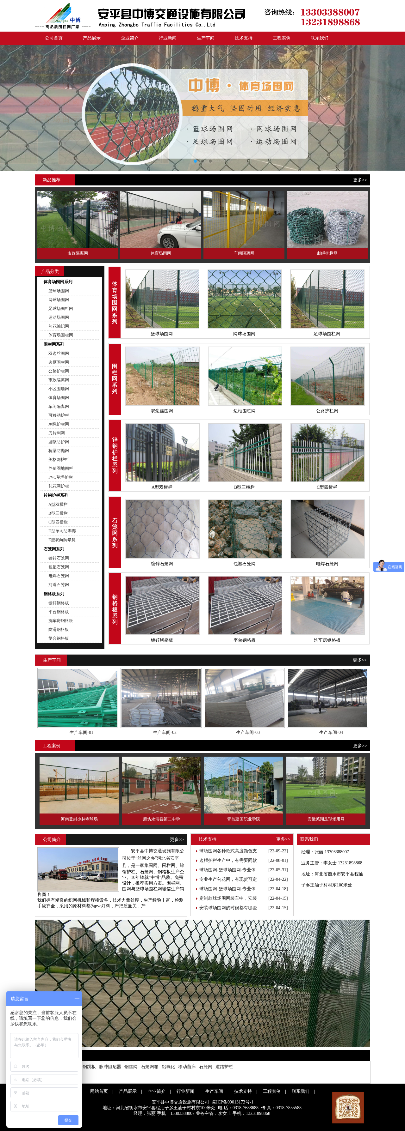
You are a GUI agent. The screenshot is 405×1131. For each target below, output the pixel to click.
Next (394, 108)
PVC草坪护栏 (60, 477)
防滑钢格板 (58, 629)
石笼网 (205, 1066)
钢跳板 (89, 1066)
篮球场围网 (58, 290)
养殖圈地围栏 (60, 468)
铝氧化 (168, 1066)
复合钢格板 (58, 638)
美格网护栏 (58, 459)
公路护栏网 (58, 371)
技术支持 (243, 38)
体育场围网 (58, 397)
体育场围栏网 (60, 335)
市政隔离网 (58, 380)
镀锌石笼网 (58, 558)
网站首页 (99, 1091)
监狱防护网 (58, 441)
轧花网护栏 (58, 486)
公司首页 (54, 38)
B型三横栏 (58, 513)
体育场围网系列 (58, 281)
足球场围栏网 (60, 308)
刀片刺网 (56, 433)
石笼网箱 (150, 1066)
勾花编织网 (58, 326)
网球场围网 (58, 299)
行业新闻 (168, 38)
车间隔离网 (58, 406)
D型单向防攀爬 (62, 531)
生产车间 (206, 38)
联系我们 (319, 38)
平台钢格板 (58, 611)
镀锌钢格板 (58, 603)
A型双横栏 (58, 504)
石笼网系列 (54, 549)
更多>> (360, 180)
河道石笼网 (58, 584)
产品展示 (92, 38)
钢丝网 (131, 1066)
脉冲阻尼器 (110, 1066)
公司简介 (52, 839)
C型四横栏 (58, 522)
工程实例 (281, 38)
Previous (11, 108)
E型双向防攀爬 (62, 539)
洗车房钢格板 (60, 620)
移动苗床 (187, 1066)
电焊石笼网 (58, 575)
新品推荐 (51, 180)
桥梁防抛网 (58, 450)
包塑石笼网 (58, 567)
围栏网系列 (54, 344)
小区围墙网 (58, 388)
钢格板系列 (54, 593)
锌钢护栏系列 (56, 495)
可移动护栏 (58, 415)
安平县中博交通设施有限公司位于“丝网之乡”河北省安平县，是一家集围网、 (153, 858)
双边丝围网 (58, 353)
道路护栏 (224, 1066)
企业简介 (130, 38)
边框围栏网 (58, 362)
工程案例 (51, 745)
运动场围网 (58, 317)
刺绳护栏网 (58, 424)
